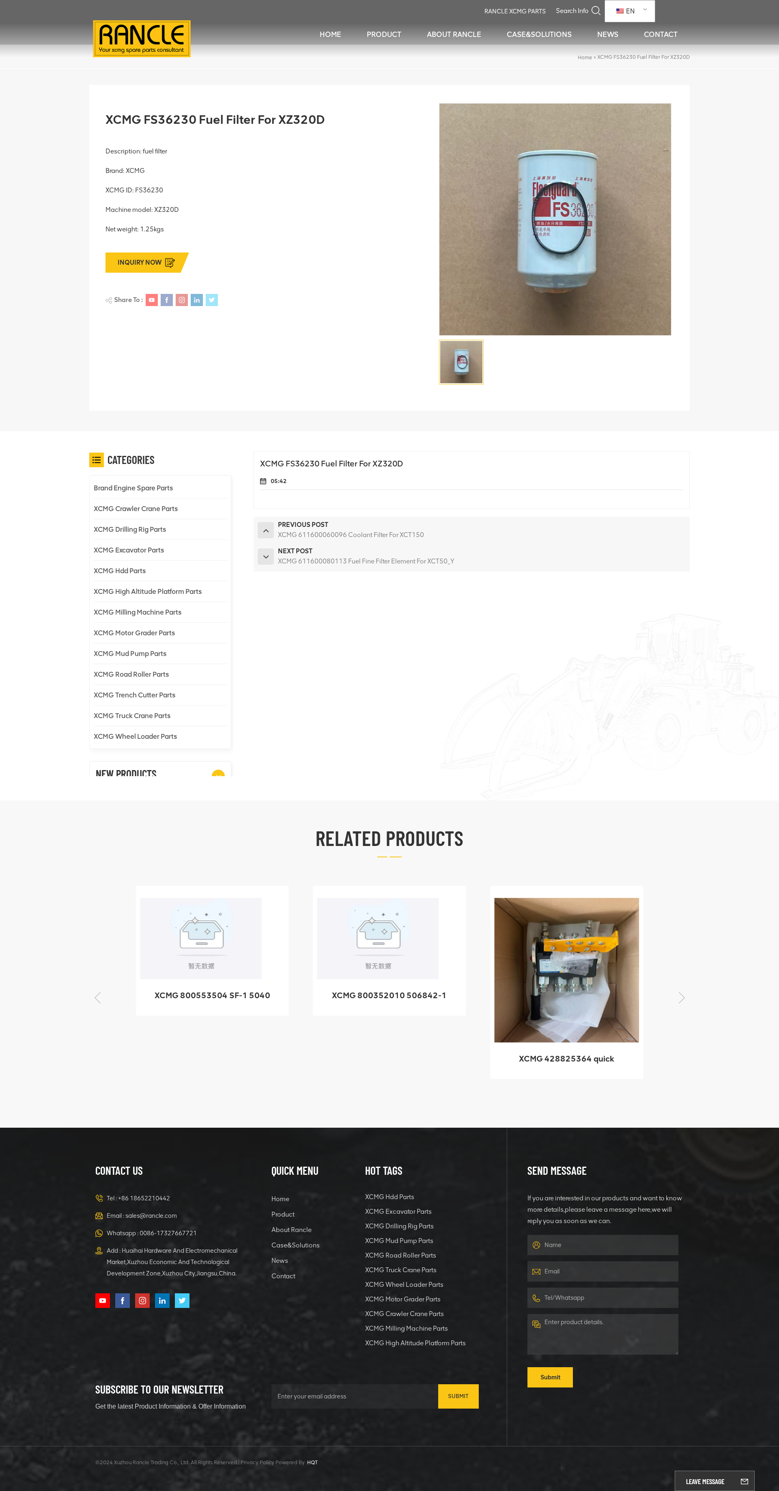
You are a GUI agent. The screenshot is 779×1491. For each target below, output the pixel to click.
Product (384, 34)
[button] (218, 776)
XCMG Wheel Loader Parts (135, 736)
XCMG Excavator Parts (129, 550)
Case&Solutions (539, 34)
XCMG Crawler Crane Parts (136, 509)
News (607, 34)
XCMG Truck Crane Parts (132, 716)
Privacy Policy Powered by (273, 1462)
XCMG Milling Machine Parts (137, 612)
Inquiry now (140, 262)
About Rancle (454, 34)
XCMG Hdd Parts (120, 571)
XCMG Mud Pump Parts (130, 653)
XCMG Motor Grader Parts (134, 633)
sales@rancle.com (151, 1215)
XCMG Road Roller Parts (131, 674)
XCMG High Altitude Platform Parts (148, 591)
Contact (661, 34)
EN (630, 11)
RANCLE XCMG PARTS (515, 11)
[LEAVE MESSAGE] (744, 1481)
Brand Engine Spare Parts (133, 488)
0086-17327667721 (168, 1233)
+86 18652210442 (144, 1198)
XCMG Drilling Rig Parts (130, 529)
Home (330, 34)
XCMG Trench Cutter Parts (134, 695)
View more (206, 1006)
